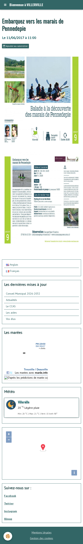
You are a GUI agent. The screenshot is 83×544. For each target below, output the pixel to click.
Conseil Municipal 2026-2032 (23, 293)
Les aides (11, 312)
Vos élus (11, 319)
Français (14, 271)
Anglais (13, 264)
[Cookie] (7, 536)
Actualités (11, 300)
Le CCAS (11, 306)
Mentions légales (42, 532)
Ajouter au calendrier (16, 46)
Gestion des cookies (41, 538)
